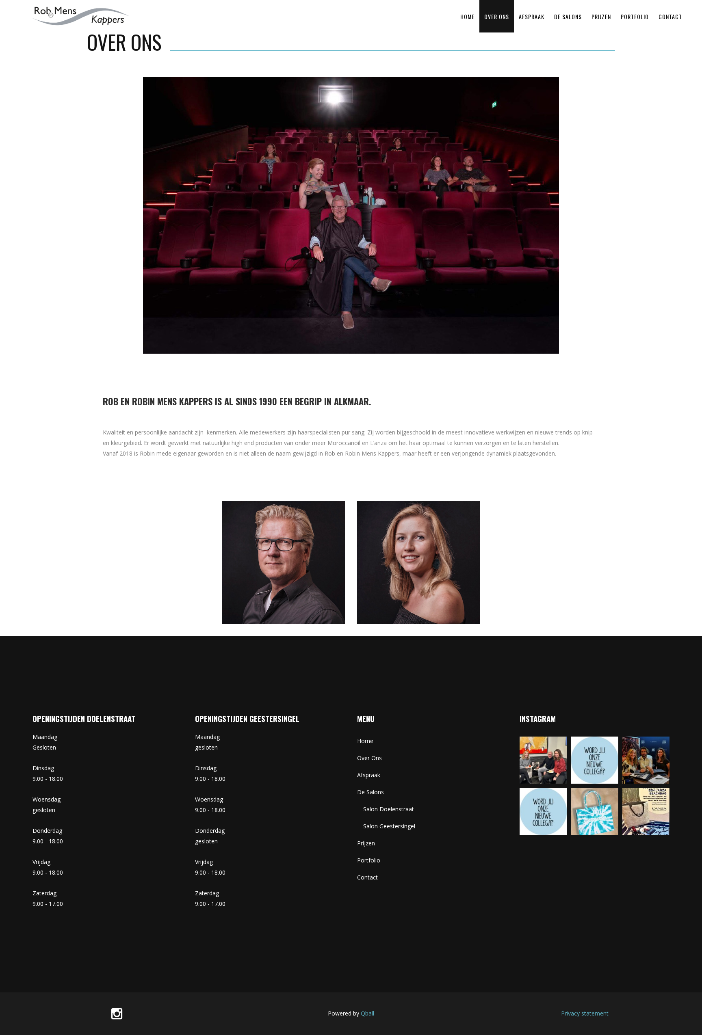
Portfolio (368, 860)
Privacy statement (585, 1013)
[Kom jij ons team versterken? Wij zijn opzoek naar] (594, 760)
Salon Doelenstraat (388, 809)
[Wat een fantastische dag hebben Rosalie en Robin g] (646, 760)
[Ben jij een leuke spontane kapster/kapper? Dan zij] (543, 811)
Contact (367, 877)
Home (365, 741)
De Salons (370, 792)
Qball (367, 1013)
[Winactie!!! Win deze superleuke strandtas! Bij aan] (594, 811)
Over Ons (369, 758)
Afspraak (368, 775)
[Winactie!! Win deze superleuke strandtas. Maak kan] (646, 811)
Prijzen (366, 843)
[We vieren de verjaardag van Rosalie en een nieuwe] (543, 760)
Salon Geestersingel (389, 826)
